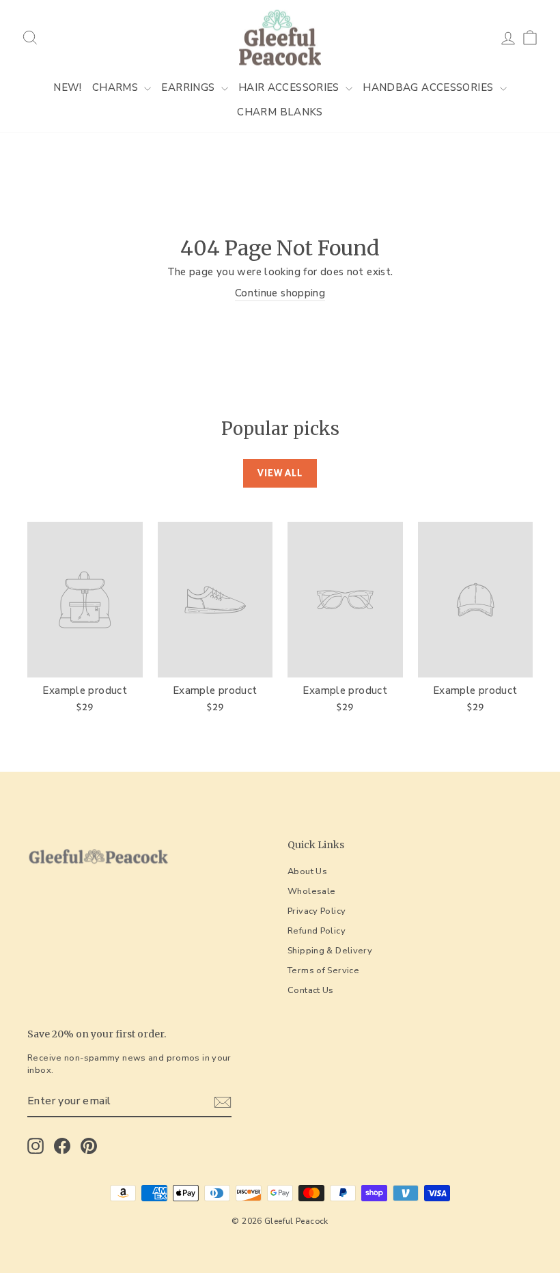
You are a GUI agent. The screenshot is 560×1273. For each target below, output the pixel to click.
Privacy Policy (317, 911)
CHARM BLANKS (280, 112)
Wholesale (311, 891)
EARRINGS (189, 87)
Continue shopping (280, 293)
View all (280, 473)
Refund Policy (317, 931)
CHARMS (116, 87)
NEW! (67, 87)
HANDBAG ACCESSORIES (429, 87)
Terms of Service (323, 970)
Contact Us (311, 990)
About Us (307, 871)
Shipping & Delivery (330, 951)
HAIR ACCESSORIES (290, 87)
